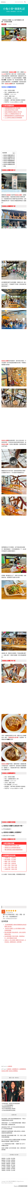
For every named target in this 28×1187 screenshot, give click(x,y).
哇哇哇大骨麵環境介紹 (9, 157)
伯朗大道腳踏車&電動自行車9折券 (13, 112)
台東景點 (8, 1167)
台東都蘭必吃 (15, 1069)
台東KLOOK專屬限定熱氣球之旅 (13, 113)
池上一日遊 (7, 867)
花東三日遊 (14, 865)
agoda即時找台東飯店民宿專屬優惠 (13, 117)
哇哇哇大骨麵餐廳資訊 (9, 160)
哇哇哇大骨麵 (8, 83)
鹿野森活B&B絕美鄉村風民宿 (12, 847)
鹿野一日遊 (7, 863)
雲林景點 (3, 1163)
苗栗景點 (13, 1160)
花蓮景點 (13, 1167)
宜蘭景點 (3, 1168)
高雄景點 (3, 1165)
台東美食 (4, 24)
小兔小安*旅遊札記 (14, 8)
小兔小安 (9, 24)
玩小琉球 (3, 1167)
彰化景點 (8, 1161)
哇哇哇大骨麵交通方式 (9, 155)
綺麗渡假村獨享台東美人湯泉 (12, 845)
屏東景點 (8, 1165)
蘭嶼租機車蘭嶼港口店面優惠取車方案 (14, 115)
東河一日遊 (7, 865)
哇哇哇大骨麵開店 (13, 1071)
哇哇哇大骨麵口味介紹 (9, 159)
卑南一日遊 (14, 867)
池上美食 (13, 859)
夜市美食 (13, 861)
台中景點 (3, 1161)
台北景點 (8, 1158)
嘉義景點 (8, 1163)
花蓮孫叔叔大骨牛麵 (13, 737)
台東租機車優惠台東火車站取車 (12, 108)
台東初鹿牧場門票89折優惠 (11, 110)
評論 (4, 166)
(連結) (14, 1108)
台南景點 (13, 1163)
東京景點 (8, 1170)
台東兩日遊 (7, 869)
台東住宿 (13, 863)
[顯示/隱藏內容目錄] (13, 153)
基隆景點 (3, 1158)
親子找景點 (7, 859)
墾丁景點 (13, 1165)
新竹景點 (8, 1160)
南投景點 (13, 1161)
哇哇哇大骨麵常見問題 (9, 162)
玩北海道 (13, 1170)
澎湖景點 (8, 1168)
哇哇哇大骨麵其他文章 (9, 164)
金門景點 (13, 1168)
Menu (4, 2)
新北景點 (13, 1158)
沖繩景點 (3, 1170)
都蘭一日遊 (7, 861)
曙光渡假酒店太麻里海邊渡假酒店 (14, 849)
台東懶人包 (7, 857)
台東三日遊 (14, 869)
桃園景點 (3, 1160)
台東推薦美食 (22, 1069)
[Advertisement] (14, 55)
